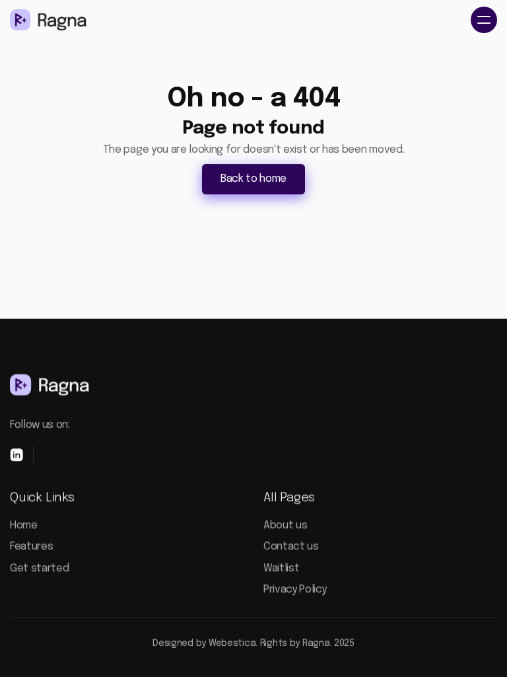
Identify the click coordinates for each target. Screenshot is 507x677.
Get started (39, 568)
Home (24, 525)
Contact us (291, 546)
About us (285, 525)
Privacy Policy (295, 589)
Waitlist (281, 568)
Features (31, 546)
